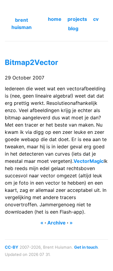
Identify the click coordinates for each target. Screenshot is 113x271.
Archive (56, 223)
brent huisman (21, 23)
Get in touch (86, 247)
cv (96, 19)
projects (77, 19)
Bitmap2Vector (31, 62)
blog (73, 28)
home (54, 19)
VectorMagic (89, 161)
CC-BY (11, 247)
